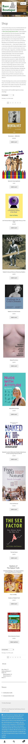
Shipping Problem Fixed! (8, 695)
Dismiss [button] (3, 737)
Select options (14, 642)
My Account (4, 741)
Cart (21, 740)
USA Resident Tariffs (7, 692)
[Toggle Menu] (24, 13)
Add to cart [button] (14, 142)
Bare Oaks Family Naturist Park (10, 31)
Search (14, 741)
